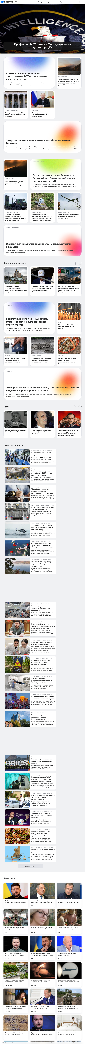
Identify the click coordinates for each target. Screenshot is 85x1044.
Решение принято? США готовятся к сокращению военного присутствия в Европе (41, 779)
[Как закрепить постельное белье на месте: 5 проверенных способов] (69, 1027)
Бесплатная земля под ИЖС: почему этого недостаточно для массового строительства (27, 322)
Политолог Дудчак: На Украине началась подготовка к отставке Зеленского (43, 626)
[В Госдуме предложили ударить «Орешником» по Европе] (42, 974)
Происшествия (62, 76)
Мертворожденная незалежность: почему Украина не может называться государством (16, 289)
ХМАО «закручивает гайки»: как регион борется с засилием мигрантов (15, 360)
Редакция (28, 1042)
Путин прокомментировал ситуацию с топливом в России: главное (41, 114)
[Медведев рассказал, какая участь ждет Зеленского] (42, 1001)
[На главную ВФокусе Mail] (8, 2)
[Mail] (2, 2)
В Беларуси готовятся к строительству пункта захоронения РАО (40, 662)
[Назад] (75, 263)
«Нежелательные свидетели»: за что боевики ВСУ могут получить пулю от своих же (26, 76)
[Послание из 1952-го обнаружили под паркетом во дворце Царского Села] (15, 1027)
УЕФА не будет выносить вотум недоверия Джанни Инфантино (41, 816)
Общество (9, 305)
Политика (35, 110)
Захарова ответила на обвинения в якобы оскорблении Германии (38, 142)
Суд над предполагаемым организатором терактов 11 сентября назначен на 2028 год (42, 546)
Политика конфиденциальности (74, 1042)
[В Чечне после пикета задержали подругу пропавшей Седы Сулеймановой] (42, 921)
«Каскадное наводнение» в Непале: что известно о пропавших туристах (41, 360)
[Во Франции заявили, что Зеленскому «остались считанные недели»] (15, 895)
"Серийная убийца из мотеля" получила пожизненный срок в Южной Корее (42, 491)
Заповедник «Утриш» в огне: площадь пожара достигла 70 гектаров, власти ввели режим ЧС (68, 82)
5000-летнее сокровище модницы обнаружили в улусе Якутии (41, 564)
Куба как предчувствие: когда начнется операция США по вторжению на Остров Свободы (42, 289)
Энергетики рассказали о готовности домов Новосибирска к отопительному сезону (41, 717)
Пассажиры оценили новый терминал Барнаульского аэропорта (42, 608)
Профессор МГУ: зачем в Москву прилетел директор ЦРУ (42, 46)
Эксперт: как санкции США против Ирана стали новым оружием (15, 114)
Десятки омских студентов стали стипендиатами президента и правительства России (43, 644)
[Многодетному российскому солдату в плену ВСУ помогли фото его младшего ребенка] (15, 921)
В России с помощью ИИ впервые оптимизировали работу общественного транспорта (42, 455)
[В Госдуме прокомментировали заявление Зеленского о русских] (42, 948)
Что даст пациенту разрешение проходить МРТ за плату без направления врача (42, 681)
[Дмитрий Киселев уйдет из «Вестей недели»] (69, 948)
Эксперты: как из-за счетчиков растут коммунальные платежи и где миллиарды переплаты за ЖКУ (42, 389)
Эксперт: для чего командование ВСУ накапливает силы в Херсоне (38, 245)
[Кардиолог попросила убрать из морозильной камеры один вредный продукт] (15, 1001)
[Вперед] (80, 263)
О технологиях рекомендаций (58, 1042)
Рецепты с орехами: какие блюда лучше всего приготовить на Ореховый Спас (42, 834)
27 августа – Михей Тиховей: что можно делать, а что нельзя (68, 326)
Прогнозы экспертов (12, 60)
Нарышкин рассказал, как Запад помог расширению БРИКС (42, 761)
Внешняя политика (12, 124)
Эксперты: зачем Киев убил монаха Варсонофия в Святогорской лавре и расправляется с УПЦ (54, 178)
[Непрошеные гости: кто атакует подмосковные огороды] (69, 921)
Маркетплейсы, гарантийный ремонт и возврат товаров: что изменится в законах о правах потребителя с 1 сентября (43, 852)
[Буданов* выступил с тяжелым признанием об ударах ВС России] (42, 1027)
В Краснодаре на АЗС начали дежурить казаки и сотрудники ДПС (43, 797)
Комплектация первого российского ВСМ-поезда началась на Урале (41, 473)
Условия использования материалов (41, 1042)
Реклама (14, 1042)
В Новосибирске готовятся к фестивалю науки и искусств (43, 698)
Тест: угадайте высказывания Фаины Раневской (15, 431)
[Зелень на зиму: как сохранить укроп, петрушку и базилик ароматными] (15, 974)
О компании (8, 1042)
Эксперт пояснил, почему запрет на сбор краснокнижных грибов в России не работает (67, 361)
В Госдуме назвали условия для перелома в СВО (42, 508)
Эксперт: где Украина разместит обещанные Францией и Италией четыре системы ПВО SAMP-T (15, 217)
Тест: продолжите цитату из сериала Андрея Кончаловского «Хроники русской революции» (68, 432)
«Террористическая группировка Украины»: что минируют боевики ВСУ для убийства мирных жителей (42, 217)
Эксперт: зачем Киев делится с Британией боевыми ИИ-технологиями (68, 216)
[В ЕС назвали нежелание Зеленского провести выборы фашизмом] (15, 948)
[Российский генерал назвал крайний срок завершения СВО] (69, 1001)
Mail (3, 1042)
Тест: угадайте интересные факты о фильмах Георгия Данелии (41, 432)
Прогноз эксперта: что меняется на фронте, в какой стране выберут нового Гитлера (68, 289)
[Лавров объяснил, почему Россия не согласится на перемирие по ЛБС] (42, 895)
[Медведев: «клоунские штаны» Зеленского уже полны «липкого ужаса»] (69, 895)
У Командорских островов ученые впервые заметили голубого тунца (42, 528)
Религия (60, 322)
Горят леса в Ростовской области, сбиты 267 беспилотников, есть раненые (15, 183)
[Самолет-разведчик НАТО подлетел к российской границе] (69, 974)
